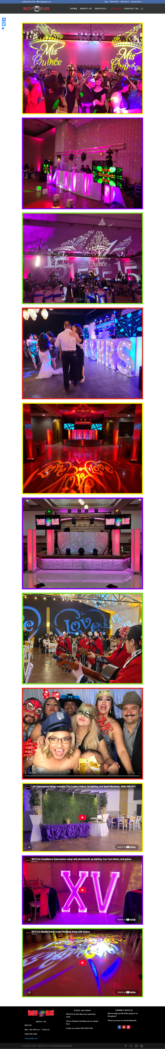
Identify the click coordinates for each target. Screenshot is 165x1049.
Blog (106, 2)
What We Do (114, 2)
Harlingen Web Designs (62, 1046)
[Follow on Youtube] (124, 1027)
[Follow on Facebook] (119, 1027)
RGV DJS (41, 1046)
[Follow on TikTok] (128, 1027)
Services (100, 9)
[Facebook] (4, 19)
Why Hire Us (125, 2)
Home (73, 9)
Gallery (116, 9)
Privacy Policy (136, 2)
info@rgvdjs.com (31, 1038)
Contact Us (131, 9)
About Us (86, 9)
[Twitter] (4, 24)
